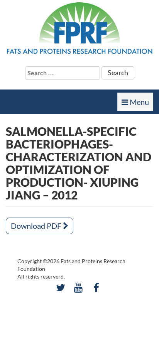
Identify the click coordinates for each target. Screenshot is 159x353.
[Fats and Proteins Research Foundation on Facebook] (96, 287)
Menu (137, 104)
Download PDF (37, 225)
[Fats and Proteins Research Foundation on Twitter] (60, 287)
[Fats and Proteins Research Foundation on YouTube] (78, 287)
